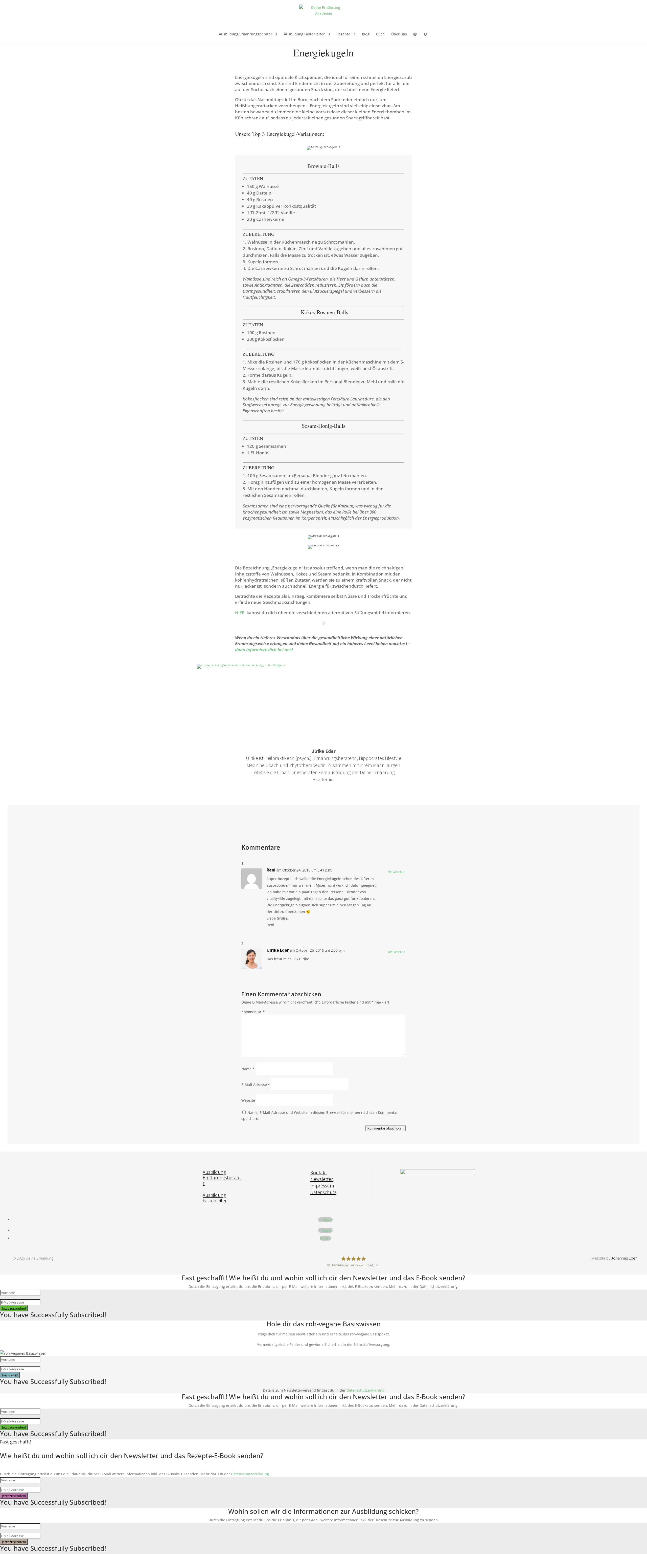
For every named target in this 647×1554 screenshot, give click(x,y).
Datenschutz (323, 1192)
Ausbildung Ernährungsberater (245, 34)
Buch (380, 34)
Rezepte (343, 34)
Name (248, 1069)
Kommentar (252, 1011)
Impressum (322, 1185)
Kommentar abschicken (385, 1128)
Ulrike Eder (278, 950)
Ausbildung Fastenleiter (304, 34)
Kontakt (318, 1172)
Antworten (397, 871)
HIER (240, 612)
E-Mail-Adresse (255, 1084)
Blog (365, 34)
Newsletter (321, 1179)
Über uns (399, 34)
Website (248, 1100)
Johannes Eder (624, 1258)
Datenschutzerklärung (365, 1390)
